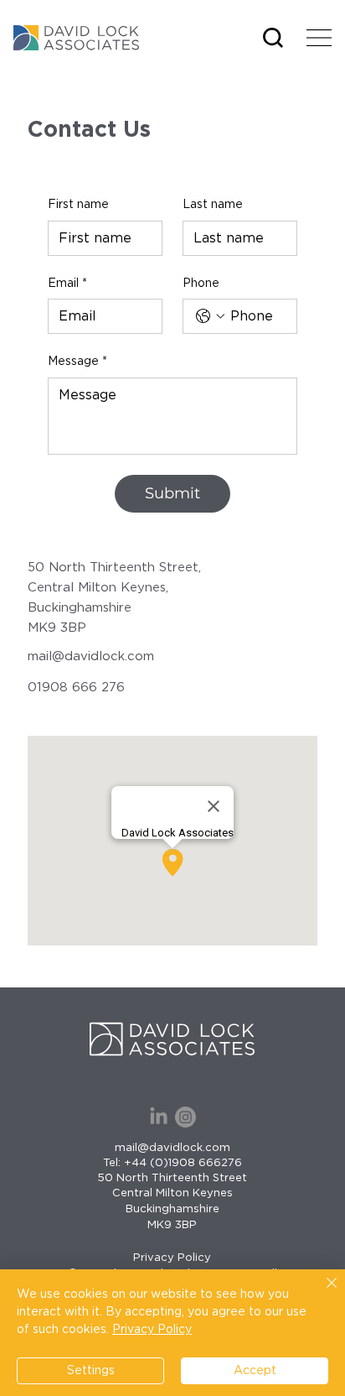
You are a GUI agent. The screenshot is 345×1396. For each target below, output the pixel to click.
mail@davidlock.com (91, 656)
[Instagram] (185, 1117)
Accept (255, 1371)
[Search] (273, 37)
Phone (201, 283)
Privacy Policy (172, 1258)
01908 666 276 (76, 687)
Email (67, 283)
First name (78, 205)
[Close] (321, 1293)
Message (77, 361)
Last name (213, 205)
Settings (91, 1371)
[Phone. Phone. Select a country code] (210, 316)
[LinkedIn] (158, 1117)
